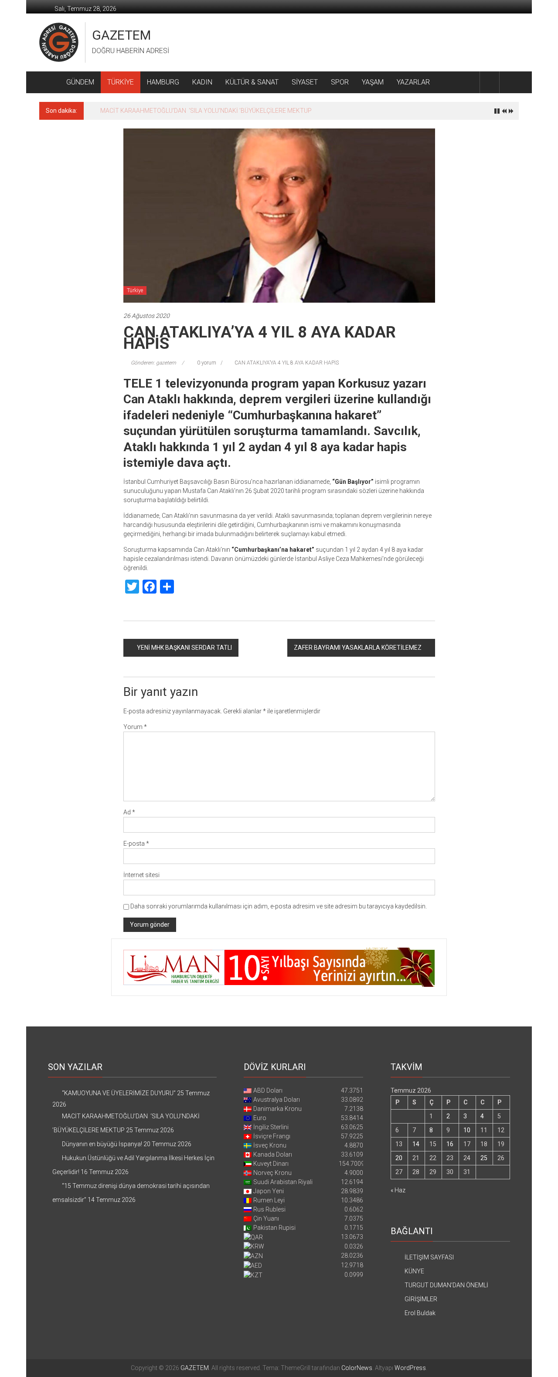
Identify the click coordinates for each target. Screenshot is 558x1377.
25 (483, 1157)
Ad (129, 812)
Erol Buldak (420, 1313)
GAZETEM (121, 35)
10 (466, 1130)
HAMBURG (163, 82)
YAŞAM (373, 82)
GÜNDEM (80, 82)
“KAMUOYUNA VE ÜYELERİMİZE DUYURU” (119, 1093)
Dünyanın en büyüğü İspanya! (140, 110)
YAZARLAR (413, 82)
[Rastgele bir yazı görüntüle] (509, 82)
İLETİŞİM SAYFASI (429, 1257)
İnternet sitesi (141, 874)
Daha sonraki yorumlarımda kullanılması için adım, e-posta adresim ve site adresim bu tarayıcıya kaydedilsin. (278, 906)
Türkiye (135, 290)
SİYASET (305, 82)
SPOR (340, 82)
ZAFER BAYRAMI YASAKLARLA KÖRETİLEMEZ (358, 647)
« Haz (398, 1190)
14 (415, 1144)
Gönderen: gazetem (153, 363)
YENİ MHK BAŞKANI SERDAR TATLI (184, 647)
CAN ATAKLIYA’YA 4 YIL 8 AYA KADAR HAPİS (287, 363)
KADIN (202, 82)
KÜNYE (414, 1271)
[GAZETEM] (49, 82)
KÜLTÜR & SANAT (252, 82)
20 (398, 1157)
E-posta (136, 843)
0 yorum (206, 363)
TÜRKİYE (120, 82)
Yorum (135, 726)
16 (449, 1144)
